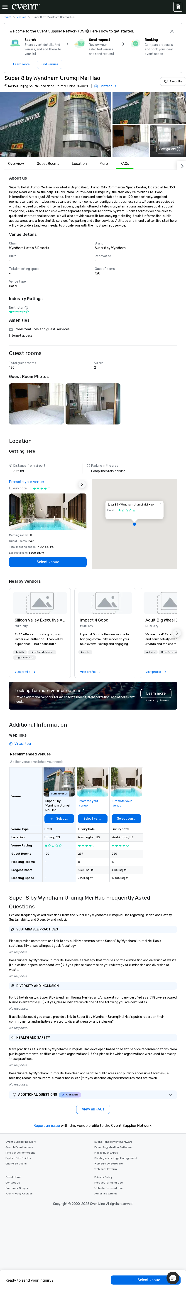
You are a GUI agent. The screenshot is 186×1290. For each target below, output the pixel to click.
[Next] (181, 165)
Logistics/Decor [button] (24, 657)
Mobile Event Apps (106, 1152)
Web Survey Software (108, 1163)
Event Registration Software (113, 1147)
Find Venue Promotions (20, 1152)
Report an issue (47, 1125)
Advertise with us (105, 1193)
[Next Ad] (82, 484)
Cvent (7, 17)
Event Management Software (113, 1141)
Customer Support (17, 1188)
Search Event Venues (19, 1147)
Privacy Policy (103, 1177)
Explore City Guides (18, 1158)
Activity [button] (20, 652)
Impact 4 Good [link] (94, 620)
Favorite (175, 81)
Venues (21, 17)
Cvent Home (13, 1177)
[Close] (171, 31)
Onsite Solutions (16, 1163)
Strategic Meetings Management (115, 1158)
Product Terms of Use (108, 1182)
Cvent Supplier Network (20, 1141)
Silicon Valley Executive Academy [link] (40, 620)
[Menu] (5, 7)
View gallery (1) (169, 149)
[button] (55, 124)
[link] (40, 603)
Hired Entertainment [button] (42, 652)
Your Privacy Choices (19, 1193)
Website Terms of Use (108, 1188)
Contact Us (12, 1182)
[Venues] (177, 7)
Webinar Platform (105, 1169)
